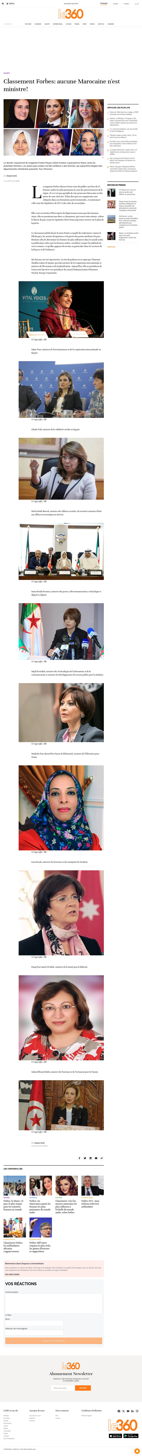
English (115, 4)
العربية (137, 4)
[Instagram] (137, 1411)
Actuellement (8, 24)
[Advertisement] (71, 47)
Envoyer (83, 1388)
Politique (28, 24)
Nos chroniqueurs (9, 1438)
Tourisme (110, 24)
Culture (68, 24)
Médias (77, 24)
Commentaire (11, 1292)
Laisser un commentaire (53, 1341)
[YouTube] (128, 1411)
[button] (137, 1451)
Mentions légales (86, 1415)
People (92, 24)
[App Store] (115, 1436)
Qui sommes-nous (35, 1415)
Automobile (7, 1431)
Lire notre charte (12, 1274)
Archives (32, 1421)
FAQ (56, 1415)
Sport (85, 24)
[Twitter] (123, 1411)
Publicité (32, 1418)
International (57, 24)
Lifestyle (101, 24)
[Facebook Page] (119, 1411)
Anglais (126, 4)
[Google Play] (130, 1436)
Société (47, 24)
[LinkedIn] (132, 1411)
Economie (38, 24)
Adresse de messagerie (16, 1328)
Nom (7, 1319)
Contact (57, 1418)
